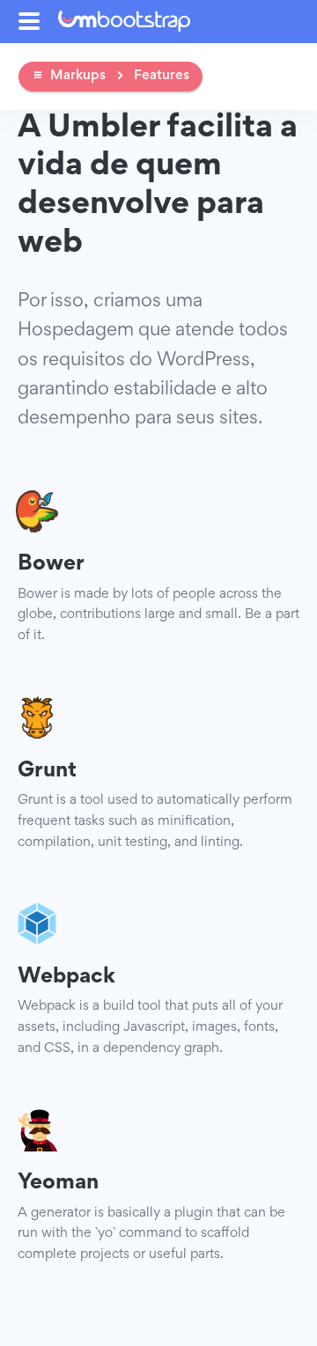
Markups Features (119, 76)
